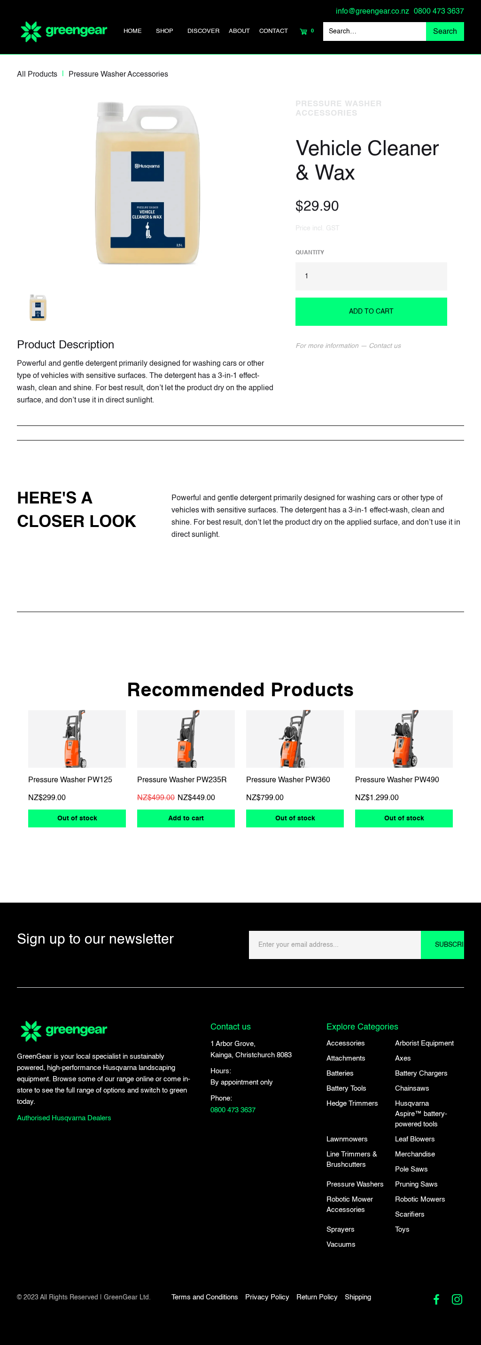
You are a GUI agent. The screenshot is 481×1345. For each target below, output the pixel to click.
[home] (64, 31)
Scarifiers (410, 1214)
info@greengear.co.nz (372, 12)
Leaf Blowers (415, 1139)
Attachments (345, 1058)
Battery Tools (346, 1088)
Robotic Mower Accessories (349, 1204)
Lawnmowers (347, 1139)
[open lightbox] (148, 182)
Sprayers (340, 1229)
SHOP (164, 31)
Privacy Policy (267, 1297)
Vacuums (341, 1244)
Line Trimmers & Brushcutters (351, 1159)
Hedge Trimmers (352, 1103)
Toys (402, 1229)
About (239, 31)
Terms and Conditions (204, 1297)
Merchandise (415, 1154)
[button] (164, 31)
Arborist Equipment (424, 1043)
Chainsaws (412, 1088)
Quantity (309, 253)
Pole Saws (411, 1169)
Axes (403, 1058)
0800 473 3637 (439, 12)
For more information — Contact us (348, 346)
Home (133, 31)
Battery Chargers (421, 1073)
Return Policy (317, 1297)
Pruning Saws (416, 1184)
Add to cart (186, 818)
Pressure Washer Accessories (118, 75)
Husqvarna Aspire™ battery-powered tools (421, 1114)
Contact (273, 31)
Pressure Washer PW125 (70, 780)
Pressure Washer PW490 (397, 780)
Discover (203, 31)
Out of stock (77, 818)
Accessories (345, 1043)
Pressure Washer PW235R (182, 780)
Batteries (340, 1073)
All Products (37, 75)
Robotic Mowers (420, 1199)
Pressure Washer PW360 (288, 780)
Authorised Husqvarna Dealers (64, 1118)
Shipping (358, 1297)
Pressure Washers (355, 1184)
